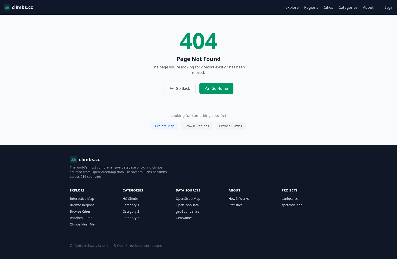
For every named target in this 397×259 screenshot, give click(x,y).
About (368, 7)
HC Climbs (131, 198)
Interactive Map (82, 198)
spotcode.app (292, 205)
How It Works (239, 198)
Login (389, 7)
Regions (311, 7)
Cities (328, 7)
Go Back (183, 88)
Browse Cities (80, 211)
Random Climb (81, 218)
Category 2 (131, 211)
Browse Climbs (230, 126)
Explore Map (164, 126)
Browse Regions (196, 126)
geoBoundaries (187, 211)
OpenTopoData (187, 205)
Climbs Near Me (82, 224)
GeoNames (184, 218)
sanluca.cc (290, 198)
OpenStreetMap (188, 198)
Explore (292, 7)
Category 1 (131, 205)
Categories (348, 7)
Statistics (235, 205)
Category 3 (131, 218)
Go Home (219, 88)
